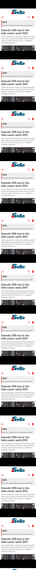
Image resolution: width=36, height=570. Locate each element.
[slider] (18, 567)
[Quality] (29, 568)
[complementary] (18, 285)
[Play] (18, 285)
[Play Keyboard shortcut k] (3, 568)
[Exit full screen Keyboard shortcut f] (33, 568)
